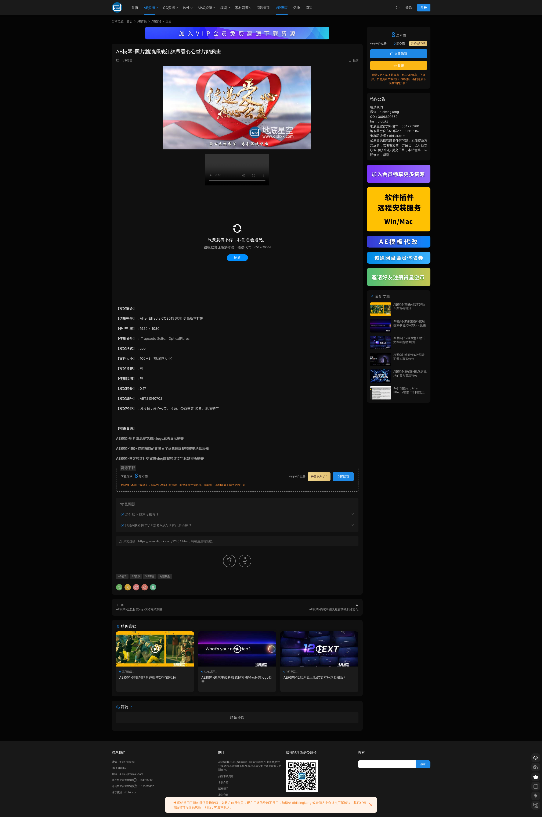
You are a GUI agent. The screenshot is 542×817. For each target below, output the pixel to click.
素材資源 (242, 8)
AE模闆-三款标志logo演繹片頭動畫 (139, 609)
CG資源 (169, 8)
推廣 (355, 60)
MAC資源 (205, 8)
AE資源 (149, 8)
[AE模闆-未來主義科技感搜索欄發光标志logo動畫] (237, 649)
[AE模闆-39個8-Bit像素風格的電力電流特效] (380, 376)
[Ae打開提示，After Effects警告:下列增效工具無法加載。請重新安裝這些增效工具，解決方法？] (380, 392)
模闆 (223, 8)
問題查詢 (263, 8)
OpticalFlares (179, 338)
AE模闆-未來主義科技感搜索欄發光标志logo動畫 (236, 679)
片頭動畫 (165, 576)
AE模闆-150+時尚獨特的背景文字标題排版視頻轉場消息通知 (162, 448)
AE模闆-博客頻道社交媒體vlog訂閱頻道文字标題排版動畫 (160, 458)
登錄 (241, 717)
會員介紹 (223, 782)
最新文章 (382, 296)
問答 (309, 8)
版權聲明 (223, 788)
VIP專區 (282, 8)
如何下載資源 (226, 776)
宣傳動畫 (127, 671)
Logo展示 (209, 671)
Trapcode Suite (153, 338)
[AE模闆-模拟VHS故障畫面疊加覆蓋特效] (380, 359)
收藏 (400, 66)
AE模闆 (122, 576)
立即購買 (343, 476)
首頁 (134, 8)
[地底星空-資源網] (117, 7)
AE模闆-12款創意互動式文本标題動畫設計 (315, 677)
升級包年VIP (319, 476)
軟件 (186, 8)
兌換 (296, 8)
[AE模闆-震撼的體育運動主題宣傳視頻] (155, 649)
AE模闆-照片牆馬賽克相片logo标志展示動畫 (150, 438)
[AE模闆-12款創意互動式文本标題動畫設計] (319, 649)
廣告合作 (223, 794)
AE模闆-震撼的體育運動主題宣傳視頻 (147, 677)
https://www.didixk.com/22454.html (163, 541)
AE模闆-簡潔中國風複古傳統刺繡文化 (333, 609)
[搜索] (398, 7)
